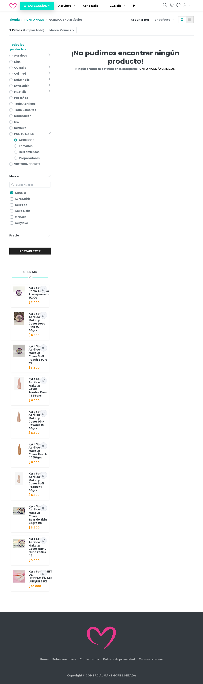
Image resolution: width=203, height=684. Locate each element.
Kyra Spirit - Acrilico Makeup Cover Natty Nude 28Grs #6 (37, 547)
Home (44, 659)
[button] (133, 6)
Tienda (14, 19)
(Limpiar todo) (33, 30)
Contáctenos (89, 659)
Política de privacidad (119, 659)
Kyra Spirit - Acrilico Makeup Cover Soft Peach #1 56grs (37, 482)
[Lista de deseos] (178, 6)
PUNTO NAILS (34, 19)
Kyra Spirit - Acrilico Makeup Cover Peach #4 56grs (38, 450)
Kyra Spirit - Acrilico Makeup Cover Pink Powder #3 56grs (37, 420)
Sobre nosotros (64, 659)
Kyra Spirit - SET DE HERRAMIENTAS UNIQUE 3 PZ (40, 576)
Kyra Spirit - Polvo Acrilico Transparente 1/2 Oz (39, 292)
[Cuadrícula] (182, 19)
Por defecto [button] (161, 19)
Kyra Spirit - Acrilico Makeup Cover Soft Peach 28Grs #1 (38, 354)
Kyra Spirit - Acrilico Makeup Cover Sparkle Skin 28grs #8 (38, 514)
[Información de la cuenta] (187, 5)
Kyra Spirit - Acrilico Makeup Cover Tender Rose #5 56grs (38, 387)
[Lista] (190, 19)
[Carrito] (171, 6)
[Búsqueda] (165, 6)
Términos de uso (151, 659)
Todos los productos (18, 47)
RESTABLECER (30, 251)
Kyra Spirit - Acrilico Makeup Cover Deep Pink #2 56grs (37, 322)
